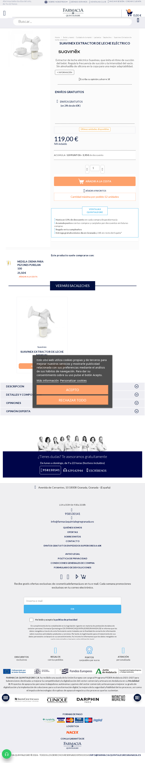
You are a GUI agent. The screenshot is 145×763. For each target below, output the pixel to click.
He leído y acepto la (56, 619)
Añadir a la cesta (28, 276)
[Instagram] (82, 575)
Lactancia (97, 37)
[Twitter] (69, 575)
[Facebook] (62, 575)
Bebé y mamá (68, 37)
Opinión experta (18, 411)
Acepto (72, 390)
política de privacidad (66, 619)
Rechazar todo (72, 400)
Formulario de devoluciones (72, 567)
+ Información (64, 72)
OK (72, 608)
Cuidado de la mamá (83, 37)
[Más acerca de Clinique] (57, 700)
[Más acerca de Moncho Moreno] (118, 698)
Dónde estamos (79, 2)
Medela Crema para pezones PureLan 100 (30, 265)
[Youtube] (75, 575)
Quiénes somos (72, 527)
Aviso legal (72, 553)
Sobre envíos (72, 536)
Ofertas (72, 532)
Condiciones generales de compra (73, 563)
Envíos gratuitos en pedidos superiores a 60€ (72, 545)
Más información (48, 380)
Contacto (72, 541)
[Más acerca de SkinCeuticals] (26, 700)
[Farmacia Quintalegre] (70, 12)
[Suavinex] (69, 51)
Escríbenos (97, 470)
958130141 (51, 470)
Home (57, 37)
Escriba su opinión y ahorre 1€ (95, 79)
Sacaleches (107, 37)
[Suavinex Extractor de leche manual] (42, 322)
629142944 (75, 470)
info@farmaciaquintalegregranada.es (72, 521)
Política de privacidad (72, 558)
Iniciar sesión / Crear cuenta (125, 1)
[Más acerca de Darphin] (87, 700)
